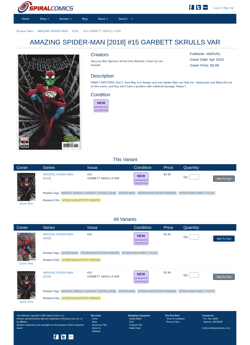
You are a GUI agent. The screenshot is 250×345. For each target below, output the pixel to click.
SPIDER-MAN (127, 193)
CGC (131, 322)
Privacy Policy (173, 322)
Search (123, 18)
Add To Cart (224, 178)
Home (25, 18)
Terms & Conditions (175, 318)
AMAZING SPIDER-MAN (52, 31)
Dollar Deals (135, 328)
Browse (65, 18)
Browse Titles (25, 31)
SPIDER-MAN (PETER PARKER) (157, 193)
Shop (43, 18)
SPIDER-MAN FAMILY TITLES (196, 193)
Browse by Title (99, 325)
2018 (75, 31)
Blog (85, 18)
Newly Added (135, 318)
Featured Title (135, 325)
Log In (217, 7)
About (102, 18)
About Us (96, 328)
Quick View (26, 203)
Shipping (96, 331)
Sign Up (228, 7)
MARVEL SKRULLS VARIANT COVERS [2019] (89, 193)
